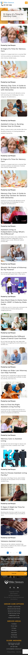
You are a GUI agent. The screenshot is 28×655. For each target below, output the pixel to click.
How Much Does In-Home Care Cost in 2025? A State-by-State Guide (14, 302)
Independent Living (14, 615)
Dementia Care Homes (14, 611)
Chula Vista (14, 626)
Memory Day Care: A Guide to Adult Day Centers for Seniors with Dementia (13, 88)
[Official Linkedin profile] (17, 587)
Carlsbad (14, 623)
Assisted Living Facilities (14, 606)
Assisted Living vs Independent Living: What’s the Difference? (12, 232)
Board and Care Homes (14, 608)
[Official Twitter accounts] (14, 587)
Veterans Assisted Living (11, 541)
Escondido (14, 632)
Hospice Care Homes (14, 617)
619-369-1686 (7, 5)
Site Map (19, 652)
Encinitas (14, 630)
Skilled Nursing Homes (14, 613)
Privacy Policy (11, 652)
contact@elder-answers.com (14, 648)
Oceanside (14, 634)
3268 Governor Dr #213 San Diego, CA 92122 (14, 644)
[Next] (20, 553)
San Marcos (14, 637)
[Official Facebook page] (10, 587)
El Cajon (14, 628)
